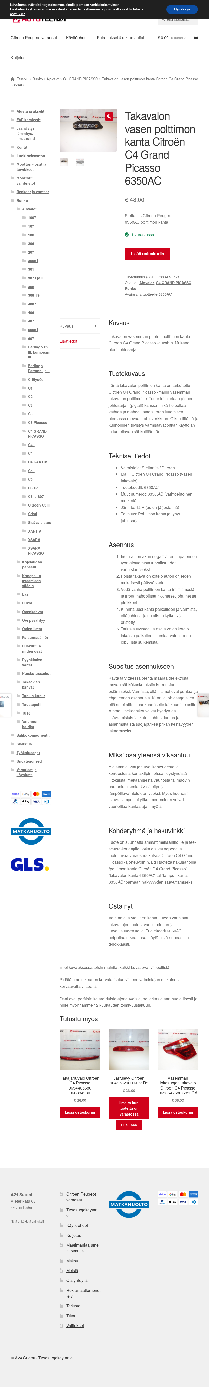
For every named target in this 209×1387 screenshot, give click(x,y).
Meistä (72, 1270)
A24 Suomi (25, 1358)
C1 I (31, 388)
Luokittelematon (31, 155)
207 (31, 252)
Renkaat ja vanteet (33, 191)
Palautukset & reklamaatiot (120, 38)
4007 (32, 303)
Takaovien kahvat (31, 684)
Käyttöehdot (77, 38)
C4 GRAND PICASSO (80, 78)
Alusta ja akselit (30, 111)
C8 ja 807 (36, 496)
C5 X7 (33, 487)
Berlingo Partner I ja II (39, 368)
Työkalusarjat (28, 752)
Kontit (22, 147)
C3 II (32, 413)
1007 (32, 217)
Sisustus (24, 743)
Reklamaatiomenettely (83, 1293)
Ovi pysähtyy (33, 620)
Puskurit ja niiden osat (32, 648)
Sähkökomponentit (33, 735)
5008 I (33, 329)
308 (31, 286)
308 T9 (34, 295)
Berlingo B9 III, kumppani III (39, 352)
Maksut (72, 1261)
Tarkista (73, 1306)
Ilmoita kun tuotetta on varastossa (129, 1108)
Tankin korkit (33, 695)
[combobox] (178, 19)
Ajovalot (53, 78)
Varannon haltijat (30, 724)
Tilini (70, 1316)
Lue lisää (129, 1124)
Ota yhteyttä (77, 1280)
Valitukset (75, 1325)
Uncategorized (29, 761)
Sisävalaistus (39, 522)
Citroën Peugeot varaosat (34, 38)
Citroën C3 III (39, 505)
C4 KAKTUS (38, 461)
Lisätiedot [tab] (68, 341)
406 (31, 312)
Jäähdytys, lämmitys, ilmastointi (26, 133)
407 (31, 320)
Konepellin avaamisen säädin (31, 580)
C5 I (31, 470)
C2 (30, 396)
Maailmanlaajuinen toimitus (82, 1248)
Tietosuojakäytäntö (82, 1213)
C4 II (32, 453)
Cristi (32, 513)
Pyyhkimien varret (32, 662)
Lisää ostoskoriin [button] (80, 1112)
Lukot (27, 602)
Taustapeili (31, 704)
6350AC (165, 294)
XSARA (34, 539)
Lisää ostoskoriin (147, 253)
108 (31, 234)
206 (31, 243)
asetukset (17, 14)
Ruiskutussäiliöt (36, 673)
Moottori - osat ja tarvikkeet (31, 167)
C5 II (32, 479)
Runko (37, 78)
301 (31, 269)
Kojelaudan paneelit (32, 564)
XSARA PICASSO (36, 551)
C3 (30, 405)
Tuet (26, 713)
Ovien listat (32, 628)
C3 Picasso (37, 422)
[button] (109, 116)
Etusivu (22, 78)
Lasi (26, 594)
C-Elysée (35, 379)
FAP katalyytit (29, 119)
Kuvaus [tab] (66, 326)
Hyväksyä (182, 9)
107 (31, 226)
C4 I (31, 444)
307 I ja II (35, 277)
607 (31, 338)
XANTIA (34, 531)
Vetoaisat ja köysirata (27, 772)
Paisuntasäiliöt (35, 637)
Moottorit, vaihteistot (26, 180)
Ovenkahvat (32, 611)
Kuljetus (18, 57)
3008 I (33, 260)
